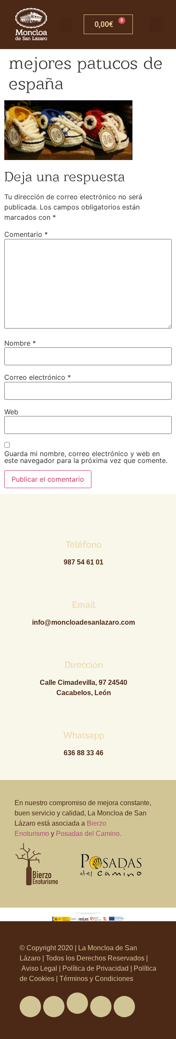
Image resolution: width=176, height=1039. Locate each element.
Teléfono (84, 544)
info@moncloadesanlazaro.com (83, 622)
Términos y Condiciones (95, 978)
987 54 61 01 (83, 562)
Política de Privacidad (95, 968)
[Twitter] (54, 1006)
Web (11, 411)
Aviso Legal (40, 968)
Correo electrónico (37, 377)
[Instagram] (124, 1006)
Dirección (84, 664)
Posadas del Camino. (88, 833)
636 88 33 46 (83, 753)
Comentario (26, 234)
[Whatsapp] (77, 1003)
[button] (66, 24)
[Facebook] (30, 1006)
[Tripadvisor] (100, 1006)
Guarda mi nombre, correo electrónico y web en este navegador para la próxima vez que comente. (85, 457)
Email (83, 604)
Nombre (20, 343)
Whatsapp (83, 735)
